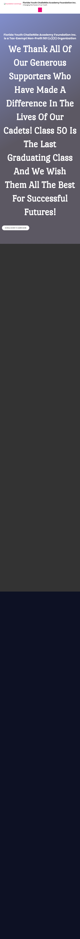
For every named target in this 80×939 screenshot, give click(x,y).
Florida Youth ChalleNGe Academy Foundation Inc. (49, 2)
